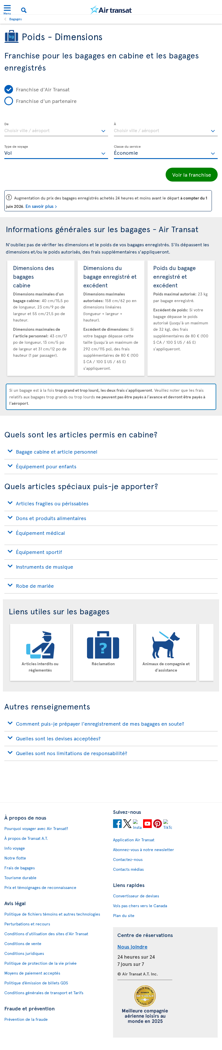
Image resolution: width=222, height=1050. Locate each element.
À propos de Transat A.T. (26, 838)
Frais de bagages (19, 867)
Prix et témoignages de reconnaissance (40, 887)
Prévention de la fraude (26, 1019)
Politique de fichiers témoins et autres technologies (52, 914)
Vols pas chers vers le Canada (140, 905)
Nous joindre (132, 946)
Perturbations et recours (27, 924)
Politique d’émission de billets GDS (36, 983)
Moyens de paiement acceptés (32, 973)
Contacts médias (128, 869)
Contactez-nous (128, 859)
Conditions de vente (22, 943)
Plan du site (123, 915)
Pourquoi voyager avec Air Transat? (36, 828)
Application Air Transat (133, 839)
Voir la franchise (191, 174)
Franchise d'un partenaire (46, 100)
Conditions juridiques (24, 953)
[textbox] (56, 129)
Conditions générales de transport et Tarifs (43, 992)
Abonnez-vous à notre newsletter (143, 849)
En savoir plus (39, 206)
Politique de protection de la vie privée (40, 963)
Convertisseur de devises (136, 896)
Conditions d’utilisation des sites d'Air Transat (46, 933)
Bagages (15, 18)
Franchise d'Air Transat (43, 89)
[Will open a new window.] (117, 824)
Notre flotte (15, 858)
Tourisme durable (20, 877)
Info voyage (14, 848)
